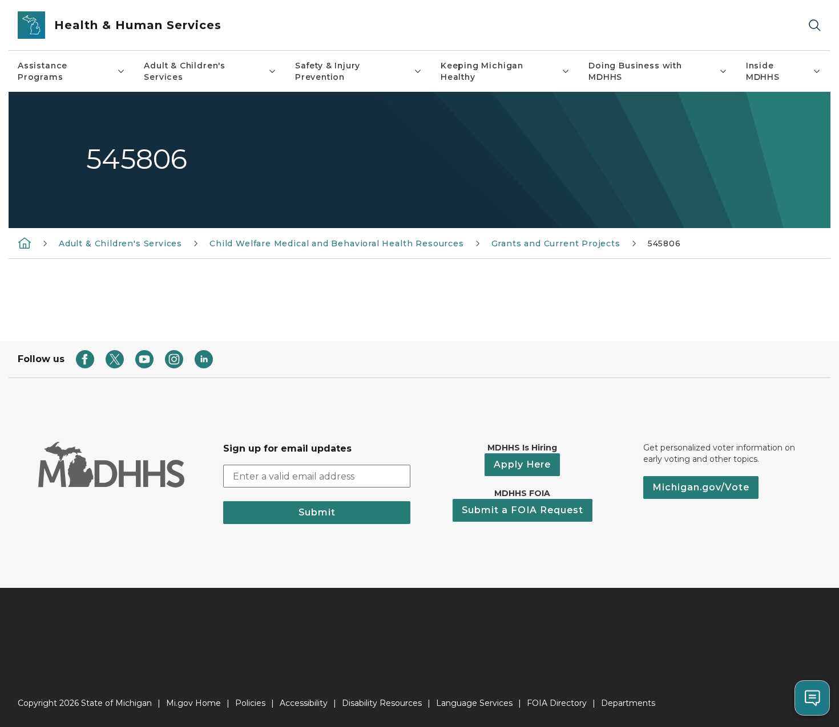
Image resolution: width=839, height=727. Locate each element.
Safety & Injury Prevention (327, 71)
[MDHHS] (24, 243)
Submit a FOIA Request (522, 510)
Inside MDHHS (763, 71)
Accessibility (304, 703)
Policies (250, 703)
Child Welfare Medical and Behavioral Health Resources (336, 243)
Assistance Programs (42, 71)
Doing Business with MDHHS (635, 71)
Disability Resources (382, 703)
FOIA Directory (557, 703)
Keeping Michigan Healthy (482, 71)
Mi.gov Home (193, 703)
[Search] (814, 25)
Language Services (474, 703)
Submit (317, 512)
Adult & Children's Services (184, 71)
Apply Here (522, 464)
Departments (628, 703)
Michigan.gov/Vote (700, 487)
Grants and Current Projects (555, 243)
